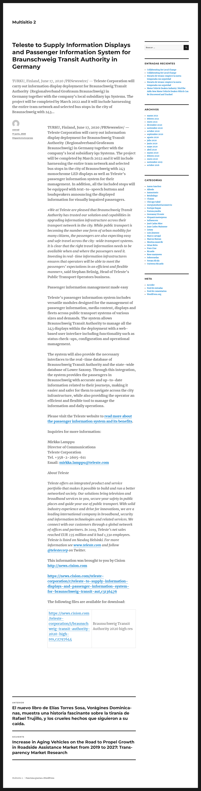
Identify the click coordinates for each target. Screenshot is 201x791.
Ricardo (150, 251)
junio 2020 (152, 143)
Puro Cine (151, 248)
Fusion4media (154, 211)
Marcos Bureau (154, 239)
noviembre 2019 (154, 162)
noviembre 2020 (155, 128)
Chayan (150, 199)
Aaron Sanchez (154, 186)
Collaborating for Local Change (161, 70)
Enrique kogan (154, 208)
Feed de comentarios (157, 291)
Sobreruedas (153, 257)
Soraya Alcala (153, 260)
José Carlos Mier (154, 223)
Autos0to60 (152, 192)
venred (15, 129)
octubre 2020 (153, 131)
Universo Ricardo (155, 264)
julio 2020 (152, 140)
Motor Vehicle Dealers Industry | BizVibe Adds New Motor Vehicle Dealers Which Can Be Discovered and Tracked (167, 91)
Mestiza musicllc (155, 242)
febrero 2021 (153, 119)
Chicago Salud (153, 202)
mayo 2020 (152, 146)
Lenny (150, 230)
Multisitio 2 (24, 22)
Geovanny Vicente (155, 214)
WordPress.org (154, 294)
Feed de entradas (155, 288)
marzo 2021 (152, 115)
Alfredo (150, 189)
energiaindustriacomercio (159, 205)
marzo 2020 (152, 153)
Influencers (152, 220)
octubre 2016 (153, 165)
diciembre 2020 (154, 125)
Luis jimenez (153, 233)
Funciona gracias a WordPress (40, 778)
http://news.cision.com (67, 566)
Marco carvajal (154, 236)
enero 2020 (152, 159)
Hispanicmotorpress (22, 138)
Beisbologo (152, 195)
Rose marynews (154, 254)
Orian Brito (152, 245)
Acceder (151, 285)
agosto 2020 (153, 137)
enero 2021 (152, 122)
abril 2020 (152, 150)
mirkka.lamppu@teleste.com (84, 462)
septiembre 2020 (155, 134)
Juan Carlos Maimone (157, 226)
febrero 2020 (153, 156)
